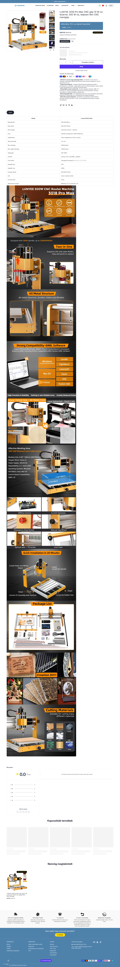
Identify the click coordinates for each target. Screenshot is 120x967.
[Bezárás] (75, 475)
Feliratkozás (59, 490)
